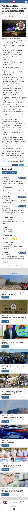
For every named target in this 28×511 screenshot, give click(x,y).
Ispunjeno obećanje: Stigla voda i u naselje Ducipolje (11, 466)
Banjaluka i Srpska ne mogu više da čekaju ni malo (12, 342)
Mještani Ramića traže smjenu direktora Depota (13, 367)
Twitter (22, 165)
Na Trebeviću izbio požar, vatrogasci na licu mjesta (13, 418)
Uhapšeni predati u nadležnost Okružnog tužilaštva (13, 318)
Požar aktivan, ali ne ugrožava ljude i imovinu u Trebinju (12, 293)
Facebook (16, 165)
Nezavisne (5, 161)
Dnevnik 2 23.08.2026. (7, 442)
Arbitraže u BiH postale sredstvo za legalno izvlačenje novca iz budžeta (12, 490)
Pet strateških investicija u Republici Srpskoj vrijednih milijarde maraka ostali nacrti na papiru (13, 393)
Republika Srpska (14, 273)
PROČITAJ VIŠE (5, 297)
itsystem (15, 506)
